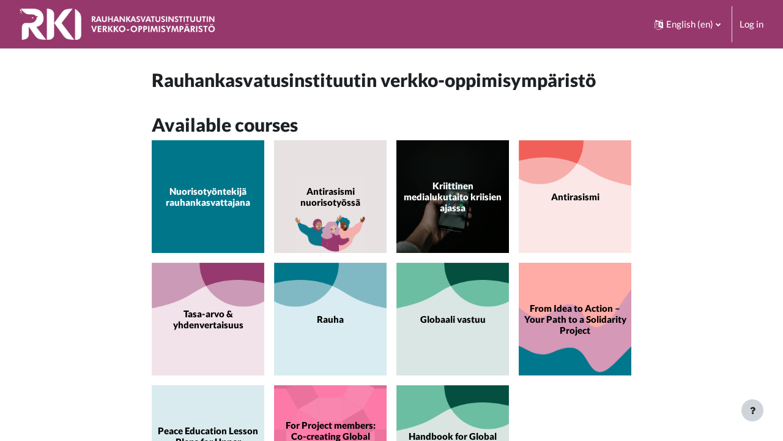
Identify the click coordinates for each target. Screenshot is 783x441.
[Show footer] (752, 410)
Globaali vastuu (453, 319)
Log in (751, 23)
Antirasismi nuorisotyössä (330, 197)
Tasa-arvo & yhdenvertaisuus (208, 319)
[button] (687, 24)
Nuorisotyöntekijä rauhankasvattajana (208, 197)
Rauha (330, 319)
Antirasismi (575, 196)
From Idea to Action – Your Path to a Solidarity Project (575, 319)
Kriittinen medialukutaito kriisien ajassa (453, 196)
